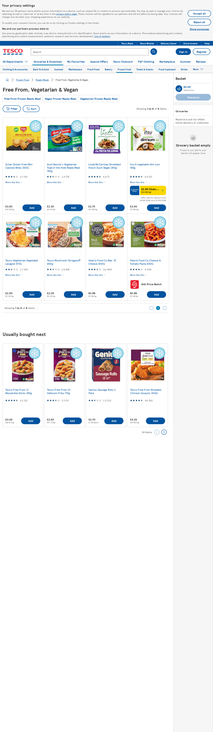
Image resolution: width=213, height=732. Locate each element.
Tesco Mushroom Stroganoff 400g (63, 262)
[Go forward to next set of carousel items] (164, 432)
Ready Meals (42, 79)
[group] (23, 385)
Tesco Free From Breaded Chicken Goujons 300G (145, 391)
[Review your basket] (179, 88)
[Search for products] (153, 51)
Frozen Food (22, 79)
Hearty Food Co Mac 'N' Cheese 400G (102, 262)
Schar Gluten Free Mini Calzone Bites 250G (18, 165)
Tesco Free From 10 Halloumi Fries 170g (58, 391)
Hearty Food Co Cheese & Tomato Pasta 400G (145, 262)
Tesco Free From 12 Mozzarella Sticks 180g (18, 391)
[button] (127, 43)
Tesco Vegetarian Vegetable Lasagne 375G (21, 262)
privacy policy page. (66, 13)
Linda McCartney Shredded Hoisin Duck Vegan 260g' (104, 165)
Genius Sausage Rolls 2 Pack (102, 391)
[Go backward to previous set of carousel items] (156, 432)
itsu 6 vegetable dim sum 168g (145, 165)
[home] (7, 79)
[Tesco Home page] (13, 52)
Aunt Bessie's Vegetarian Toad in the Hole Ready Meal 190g (63, 167)
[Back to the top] (108, 321)
